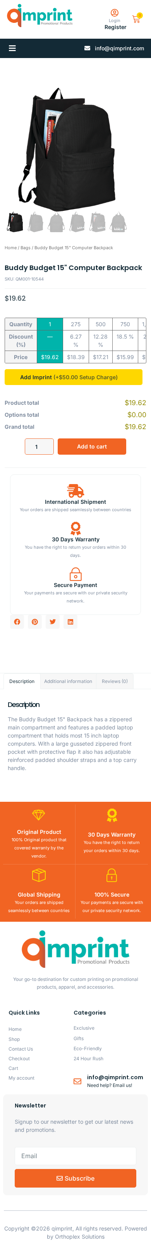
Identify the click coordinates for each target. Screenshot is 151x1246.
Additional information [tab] (68, 681)
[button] (12, 48)
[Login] (114, 13)
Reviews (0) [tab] (115, 681)
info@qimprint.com (115, 1077)
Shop (14, 1039)
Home (11, 247)
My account (21, 1078)
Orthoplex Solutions (80, 1236)
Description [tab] (21, 681)
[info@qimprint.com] (77, 1081)
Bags (26, 247)
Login (114, 20)
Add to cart (92, 446)
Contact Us (21, 1049)
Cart (13, 1068)
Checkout (19, 1058)
